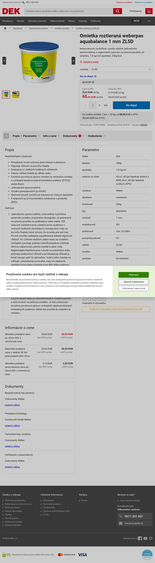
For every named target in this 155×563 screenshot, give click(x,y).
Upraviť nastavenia (134, 281)
